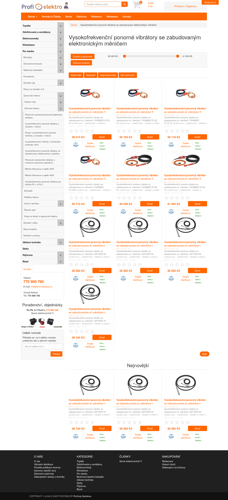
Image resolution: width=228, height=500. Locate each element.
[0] (136, 7)
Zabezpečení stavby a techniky (49, 476)
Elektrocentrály (84, 467)
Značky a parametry (82, 56)
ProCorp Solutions (82, 496)
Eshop (32, 16)
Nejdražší (90, 75)
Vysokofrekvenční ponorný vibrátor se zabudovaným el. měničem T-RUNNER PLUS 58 (90, 178)
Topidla (80, 461)
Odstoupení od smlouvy (173, 467)
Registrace (191, 6)
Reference (96, 16)
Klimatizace (82, 470)
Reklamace (112, 16)
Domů (74, 24)
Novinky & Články (51, 16)
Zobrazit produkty (81, 62)
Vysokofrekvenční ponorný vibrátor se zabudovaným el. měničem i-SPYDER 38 (90, 245)
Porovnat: (210, 2)
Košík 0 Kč (151, 5)
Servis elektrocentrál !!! (130, 461)
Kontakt (127, 16)
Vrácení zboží (168, 464)
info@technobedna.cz (41, 286)
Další (204, 354)
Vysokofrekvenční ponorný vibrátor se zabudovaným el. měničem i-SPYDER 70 (90, 312)
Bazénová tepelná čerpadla (90, 476)
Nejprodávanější (108, 75)
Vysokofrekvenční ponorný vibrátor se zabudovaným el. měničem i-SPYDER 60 (185, 245)
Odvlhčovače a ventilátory (89, 464)
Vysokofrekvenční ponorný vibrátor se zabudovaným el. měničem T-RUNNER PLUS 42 (137, 112)
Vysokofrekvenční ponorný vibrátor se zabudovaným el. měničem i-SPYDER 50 (137, 245)
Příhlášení (179, 6)
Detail (102, 136)
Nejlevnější (76, 75)
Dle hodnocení (128, 75)
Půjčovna (82, 16)
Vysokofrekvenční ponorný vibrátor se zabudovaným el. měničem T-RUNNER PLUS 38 (90, 112)
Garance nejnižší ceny (45, 470)
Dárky (80, 482)
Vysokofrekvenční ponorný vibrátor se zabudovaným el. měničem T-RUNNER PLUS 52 (185, 112)
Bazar (80, 489)
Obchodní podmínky (44, 473)
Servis (68, 16)
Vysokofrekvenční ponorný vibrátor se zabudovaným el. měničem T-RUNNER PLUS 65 (137, 178)
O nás (37, 461)
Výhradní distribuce (43, 464)
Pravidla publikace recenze (47, 467)
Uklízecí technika (85, 479)
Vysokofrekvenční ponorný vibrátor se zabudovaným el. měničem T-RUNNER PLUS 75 (185, 178)
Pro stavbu (82, 473)
